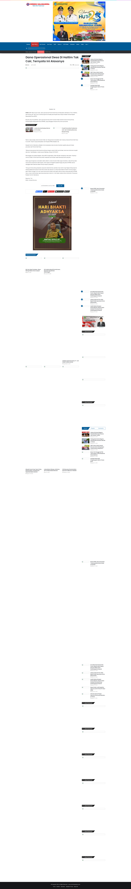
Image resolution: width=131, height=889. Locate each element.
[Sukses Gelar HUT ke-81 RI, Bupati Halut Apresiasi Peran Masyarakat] (85, 301)
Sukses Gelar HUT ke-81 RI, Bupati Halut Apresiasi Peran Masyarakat (97, 301)
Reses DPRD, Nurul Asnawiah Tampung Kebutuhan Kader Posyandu (97, 190)
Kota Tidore (49, 44)
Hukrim (77, 44)
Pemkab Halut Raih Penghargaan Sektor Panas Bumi (97, 87)
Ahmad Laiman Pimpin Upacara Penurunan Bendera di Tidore (97, 695)
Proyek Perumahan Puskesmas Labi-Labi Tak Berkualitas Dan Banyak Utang (69, 129)
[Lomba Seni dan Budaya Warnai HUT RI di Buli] (29, 129)
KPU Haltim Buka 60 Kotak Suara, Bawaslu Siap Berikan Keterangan (52, 271)
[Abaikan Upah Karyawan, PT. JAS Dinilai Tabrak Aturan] (70, 308)
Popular (93, 428)
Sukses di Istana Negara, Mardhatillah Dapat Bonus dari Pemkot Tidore (97, 61)
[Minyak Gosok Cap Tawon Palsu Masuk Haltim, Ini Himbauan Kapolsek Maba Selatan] (34, 417)
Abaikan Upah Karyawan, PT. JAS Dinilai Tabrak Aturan (70, 361)
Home (54, 886)
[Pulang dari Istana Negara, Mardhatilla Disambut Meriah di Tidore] (85, 67)
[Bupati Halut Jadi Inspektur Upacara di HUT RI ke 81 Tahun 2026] (85, 689)
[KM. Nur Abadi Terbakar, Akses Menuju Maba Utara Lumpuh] (34, 262)
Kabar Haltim (34, 44)
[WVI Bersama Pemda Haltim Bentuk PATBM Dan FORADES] (70, 417)
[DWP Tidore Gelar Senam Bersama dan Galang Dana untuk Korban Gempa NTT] (85, 74)
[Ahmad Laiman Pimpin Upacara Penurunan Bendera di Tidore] (85, 695)
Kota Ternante (42, 44)
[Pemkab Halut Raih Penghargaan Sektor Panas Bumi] (85, 136)
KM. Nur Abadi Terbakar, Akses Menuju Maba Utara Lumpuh (33, 270)
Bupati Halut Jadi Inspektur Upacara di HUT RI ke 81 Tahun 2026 (97, 689)
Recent (85, 428)
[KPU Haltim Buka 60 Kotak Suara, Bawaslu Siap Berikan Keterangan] (52, 262)
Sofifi (55, 44)
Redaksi (58, 886)
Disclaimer (63, 886)
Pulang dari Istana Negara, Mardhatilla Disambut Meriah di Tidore (97, 67)
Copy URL (60, 185)
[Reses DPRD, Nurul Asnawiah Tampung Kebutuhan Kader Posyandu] (85, 239)
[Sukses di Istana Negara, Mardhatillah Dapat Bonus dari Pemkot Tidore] (85, 61)
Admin (28, 64)
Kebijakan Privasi (69, 886)
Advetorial (72, 44)
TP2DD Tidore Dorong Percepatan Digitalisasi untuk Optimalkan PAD (59, 51)
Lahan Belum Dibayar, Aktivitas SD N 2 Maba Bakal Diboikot (52, 470)
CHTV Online (65, 44)
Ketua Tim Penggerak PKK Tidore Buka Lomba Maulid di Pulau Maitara (97, 80)
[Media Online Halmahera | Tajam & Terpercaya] (38, 5)
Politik (82, 44)
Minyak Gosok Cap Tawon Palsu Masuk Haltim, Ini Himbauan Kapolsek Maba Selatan (33, 471)
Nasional (28, 44)
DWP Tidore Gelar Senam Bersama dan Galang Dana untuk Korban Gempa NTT (97, 74)
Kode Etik (76, 886)
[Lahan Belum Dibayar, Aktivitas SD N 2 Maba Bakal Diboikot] (52, 417)
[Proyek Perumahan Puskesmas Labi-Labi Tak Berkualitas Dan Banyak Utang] (57, 129)
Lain (86, 44)
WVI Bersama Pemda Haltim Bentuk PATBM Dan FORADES (69, 470)
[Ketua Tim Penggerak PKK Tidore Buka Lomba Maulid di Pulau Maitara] (85, 80)
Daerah (59, 44)
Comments (101, 428)
